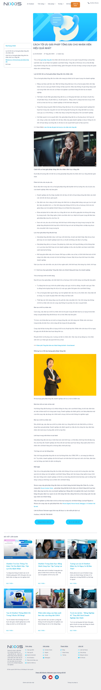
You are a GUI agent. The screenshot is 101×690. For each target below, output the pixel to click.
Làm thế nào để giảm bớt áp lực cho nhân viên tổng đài (60, 127)
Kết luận (8, 64)
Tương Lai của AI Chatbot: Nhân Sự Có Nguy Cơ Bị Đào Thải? (81, 566)
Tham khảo (64, 646)
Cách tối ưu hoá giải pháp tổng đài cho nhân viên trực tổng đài (17, 56)
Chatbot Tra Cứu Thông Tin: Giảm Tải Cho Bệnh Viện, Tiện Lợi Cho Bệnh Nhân (17, 566)
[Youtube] (50, 677)
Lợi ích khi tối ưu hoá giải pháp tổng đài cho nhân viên (17, 52)
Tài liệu (60, 4)
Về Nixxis (69, 4)
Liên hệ (80, 646)
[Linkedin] (57, 677)
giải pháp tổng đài (46, 60)
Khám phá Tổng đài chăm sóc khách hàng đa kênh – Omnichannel (56, 345)
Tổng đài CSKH (49, 54)
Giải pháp (51, 4)
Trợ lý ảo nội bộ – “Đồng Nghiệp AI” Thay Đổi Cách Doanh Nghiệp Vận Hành (82, 615)
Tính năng (41, 4)
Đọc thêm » (9, 583)
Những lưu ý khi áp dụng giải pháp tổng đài (17, 60)
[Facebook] (44, 677)
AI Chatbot (30, 4)
